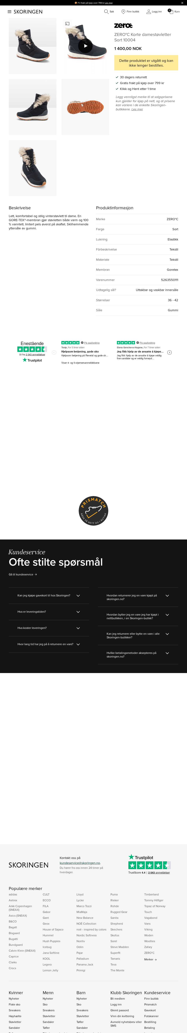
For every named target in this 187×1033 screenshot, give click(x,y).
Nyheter (14, 998)
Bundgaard (16, 945)
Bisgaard (14, 933)
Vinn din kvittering (122, 1016)
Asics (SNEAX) (18, 915)
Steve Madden (119, 947)
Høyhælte (15, 1016)
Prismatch (150, 1004)
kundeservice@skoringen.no (80, 863)
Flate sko (14, 1004)
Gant (46, 918)
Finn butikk (151, 998)
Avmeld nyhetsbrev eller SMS (126, 1023)
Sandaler (14, 1028)
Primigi (81, 970)
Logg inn (116, 1004)
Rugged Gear (118, 912)
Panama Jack (85, 964)
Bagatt (13, 927)
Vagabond (150, 918)
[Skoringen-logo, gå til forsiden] (28, 12)
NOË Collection (86, 923)
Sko (45, 1004)
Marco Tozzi (84, 906)
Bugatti (13, 939)
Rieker (114, 900)
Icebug (47, 947)
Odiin (80, 947)
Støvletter (15, 1022)
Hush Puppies (51, 941)
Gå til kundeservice (21, 574)
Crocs (12, 968)
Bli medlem (117, 998)
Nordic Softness (87, 935)
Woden (148, 935)
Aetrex (13, 900)
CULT (46, 894)
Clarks (13, 962)
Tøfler (46, 1028)
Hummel (48, 935)
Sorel (113, 941)
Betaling (149, 1028)
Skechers (116, 929)
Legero (47, 964)
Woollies (149, 941)
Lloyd (80, 894)
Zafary (148, 947)
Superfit (115, 953)
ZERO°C (149, 953)
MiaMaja (82, 912)
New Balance (85, 918)
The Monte (117, 970)
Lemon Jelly (50, 970)
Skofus (114, 935)
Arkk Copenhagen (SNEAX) (20, 907)
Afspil (85, 46)
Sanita (114, 918)
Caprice (14, 956)
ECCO (47, 900)
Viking (148, 929)
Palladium (83, 958)
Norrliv (81, 941)
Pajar (80, 953)
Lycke (80, 900)
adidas (13, 894)
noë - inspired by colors (91, 929)
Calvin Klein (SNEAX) (22, 950)
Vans (147, 923)
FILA (46, 906)
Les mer (109, 2)
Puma (114, 894)
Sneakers (14, 1010)
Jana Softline (51, 953)
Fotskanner (151, 1016)
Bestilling (150, 1022)
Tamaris (115, 958)
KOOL (46, 958)
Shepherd (116, 923)
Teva (113, 964)
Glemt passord (119, 1010)
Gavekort (150, 1010)
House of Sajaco (53, 929)
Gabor (46, 912)
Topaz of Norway (154, 906)
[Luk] (182, 2)
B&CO (13, 921)
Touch (148, 912)
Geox (46, 923)
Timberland (151, 894)
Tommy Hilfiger (153, 900)
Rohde (114, 906)
